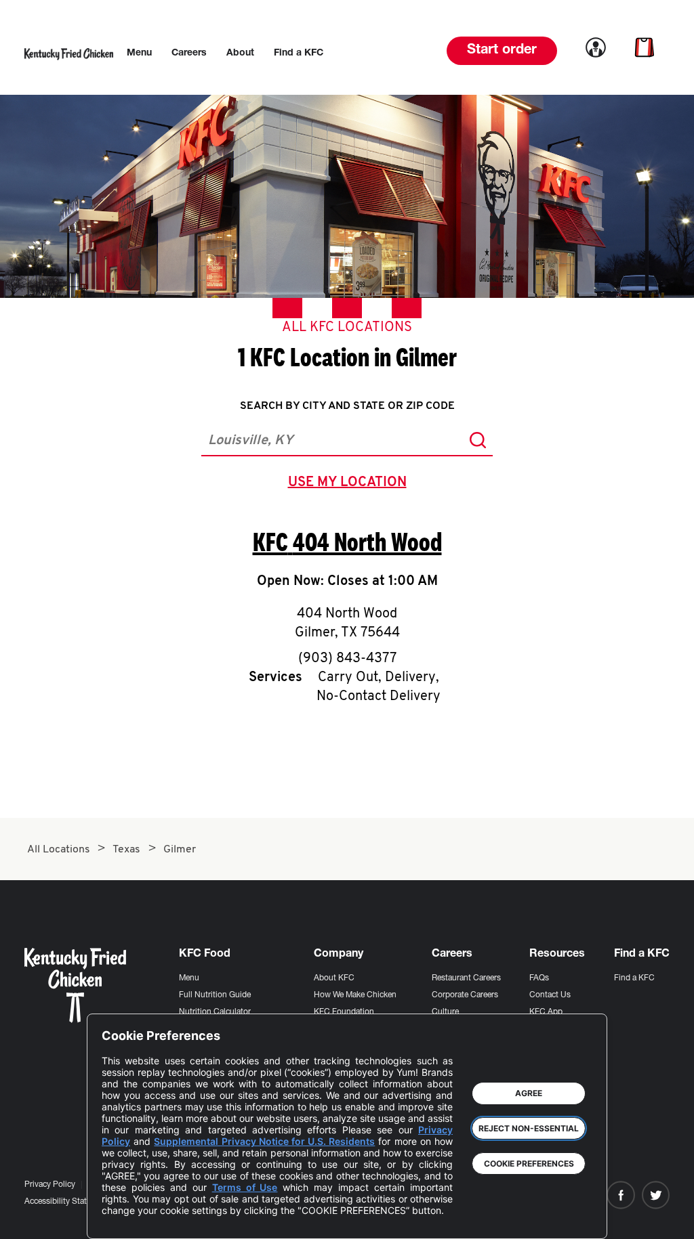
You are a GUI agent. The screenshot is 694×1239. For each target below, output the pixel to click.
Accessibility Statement (66, 1202)
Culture (445, 1012)
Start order (502, 51)
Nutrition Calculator (215, 1012)
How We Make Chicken (355, 995)
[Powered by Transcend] (123, 1218)
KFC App (546, 1012)
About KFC (334, 978)
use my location (350, 484)
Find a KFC (634, 978)
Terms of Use (245, 1187)
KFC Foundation (344, 1012)
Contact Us (550, 995)
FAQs (539, 978)
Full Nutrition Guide (215, 995)
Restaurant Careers (466, 978)
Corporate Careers (465, 995)
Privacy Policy (49, 1185)
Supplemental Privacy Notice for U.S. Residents (264, 1141)
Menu (189, 978)
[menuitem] (139, 53)
